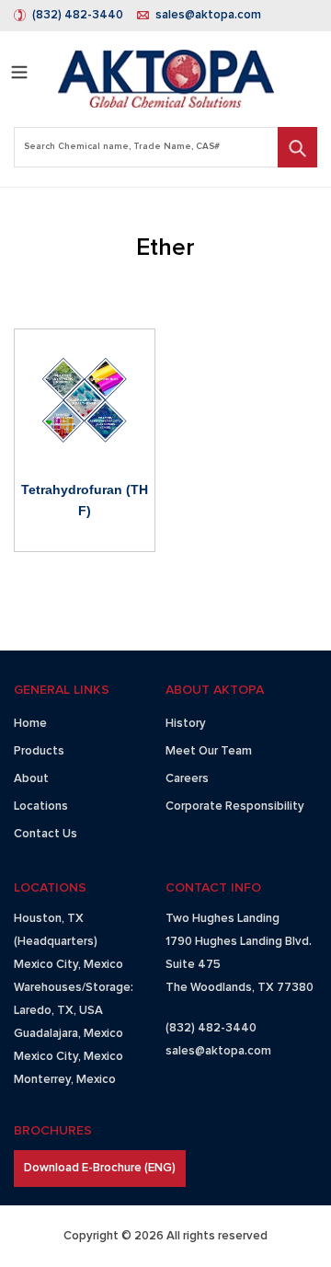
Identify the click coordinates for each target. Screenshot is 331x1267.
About (31, 779)
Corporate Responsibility (235, 806)
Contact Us (45, 834)
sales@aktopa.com (208, 15)
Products (39, 751)
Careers (187, 779)
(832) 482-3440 (77, 15)
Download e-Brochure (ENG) (100, 1168)
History (186, 724)
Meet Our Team (209, 751)
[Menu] (19, 69)
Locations (41, 806)
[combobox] (165, 147)
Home (30, 724)
